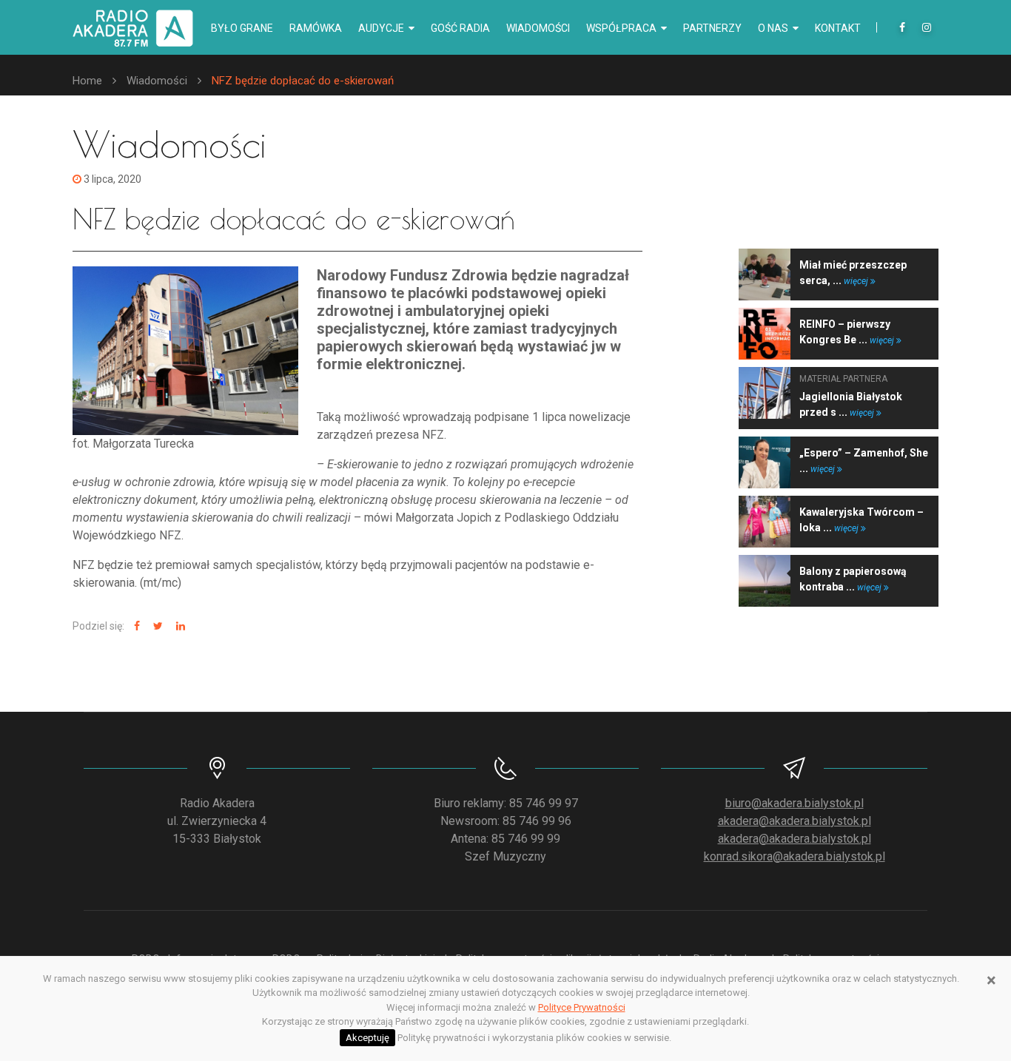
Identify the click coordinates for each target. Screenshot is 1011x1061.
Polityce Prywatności (581, 1007)
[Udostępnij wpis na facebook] (135, 626)
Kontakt (838, 28)
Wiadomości (538, 28)
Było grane (242, 28)
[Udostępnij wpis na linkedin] (179, 626)
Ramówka (315, 28)
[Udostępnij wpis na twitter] (156, 626)
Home (87, 80)
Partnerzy (712, 28)
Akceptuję (367, 1037)
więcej (857, 281)
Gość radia (460, 28)
